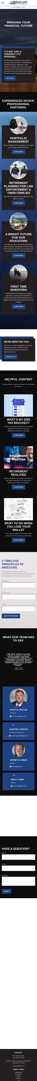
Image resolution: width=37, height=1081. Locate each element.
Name (4, 853)
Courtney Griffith (18, 729)
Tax (18, 1080)
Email (3, 604)
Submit (6, 891)
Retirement (18, 1072)
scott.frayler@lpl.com (19, 716)
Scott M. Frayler (18, 710)
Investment (18, 1074)
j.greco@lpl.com (17, 766)
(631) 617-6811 (20, 1056)
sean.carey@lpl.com (19, 786)
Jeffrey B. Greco (18, 760)
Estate (18, 1076)
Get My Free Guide (11, 616)
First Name (5, 581)
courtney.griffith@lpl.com (19, 736)
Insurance (18, 1078)
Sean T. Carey (17, 780)
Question (5, 875)
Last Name (5, 593)
